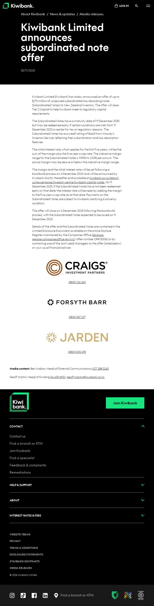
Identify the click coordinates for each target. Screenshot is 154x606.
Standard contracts (25, 561)
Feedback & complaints (28, 465)
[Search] (136, 5)
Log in (124, 5)
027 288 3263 (100, 368)
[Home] (19, 399)
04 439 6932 (57, 377)
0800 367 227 (77, 317)
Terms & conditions (24, 547)
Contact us (17, 436)
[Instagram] (12, 595)
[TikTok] (23, 595)
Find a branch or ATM (26, 443)
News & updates (62, 14)
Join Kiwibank (125, 403)
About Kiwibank (33, 14)
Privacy (15, 541)
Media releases (91, 14)
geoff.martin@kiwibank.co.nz (85, 377)
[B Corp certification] (140, 595)
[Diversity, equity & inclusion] (127, 595)
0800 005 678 (77, 352)
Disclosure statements (26, 554)
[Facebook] (34, 595)
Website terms (20, 534)
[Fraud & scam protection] (115, 595)
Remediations (20, 472)
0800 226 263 (77, 282)
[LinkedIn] (45, 595)
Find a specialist (22, 458)
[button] (77, 426)
